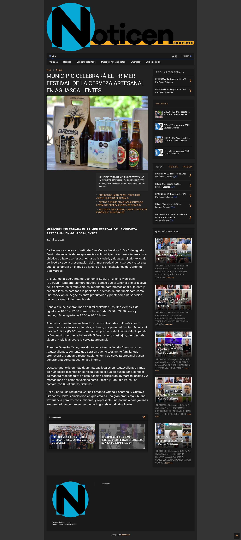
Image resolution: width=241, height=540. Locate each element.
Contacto (106, 484)
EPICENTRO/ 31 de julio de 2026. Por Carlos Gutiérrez (173, 302)
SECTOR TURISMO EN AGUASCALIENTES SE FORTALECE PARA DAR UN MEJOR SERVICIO (119, 204)
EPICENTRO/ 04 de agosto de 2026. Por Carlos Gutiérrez (170, 395)
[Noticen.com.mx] (120, 50)
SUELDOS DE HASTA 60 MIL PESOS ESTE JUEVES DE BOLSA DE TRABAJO (118, 196)
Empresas (135, 62)
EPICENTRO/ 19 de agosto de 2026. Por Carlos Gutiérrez (170, 440)
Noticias (67, 62)
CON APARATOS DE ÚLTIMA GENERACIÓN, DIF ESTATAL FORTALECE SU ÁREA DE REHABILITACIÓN (122, 440)
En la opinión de (153, 62)
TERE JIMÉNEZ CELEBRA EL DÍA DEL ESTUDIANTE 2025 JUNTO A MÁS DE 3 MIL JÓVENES (71, 440)
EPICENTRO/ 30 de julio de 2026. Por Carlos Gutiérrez (173, 255)
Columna (53, 62)
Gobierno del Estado (86, 62)
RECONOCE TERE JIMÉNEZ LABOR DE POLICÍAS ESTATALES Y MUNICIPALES (121, 211)
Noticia (59, 70)
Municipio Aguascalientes (113, 62)
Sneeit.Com (125, 535)
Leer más (170, 278)
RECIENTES (161, 103)
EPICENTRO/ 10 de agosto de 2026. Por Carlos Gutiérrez (170, 349)
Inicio (49, 70)
